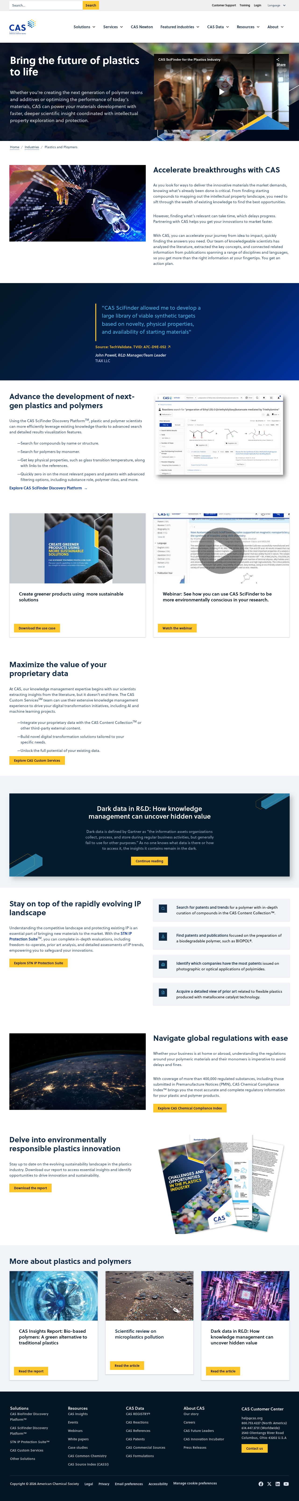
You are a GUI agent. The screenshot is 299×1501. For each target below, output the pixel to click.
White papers (78, 1439)
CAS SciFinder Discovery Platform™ (29, 1430)
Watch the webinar (177, 628)
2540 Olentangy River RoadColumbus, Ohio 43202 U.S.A (264, 1435)
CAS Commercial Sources (145, 1447)
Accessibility (158, 1483)
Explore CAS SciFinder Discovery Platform (45, 488)
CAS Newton (142, 26)
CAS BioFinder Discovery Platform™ (29, 1416)
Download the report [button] (30, 1187)
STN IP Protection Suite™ (30, 1441)
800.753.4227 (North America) (264, 1422)
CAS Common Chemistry (87, 1455)
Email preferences (129, 1483)
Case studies (78, 1447)
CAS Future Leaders (199, 1430)
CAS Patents (135, 1439)
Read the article (127, 1365)
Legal (89, 1483)
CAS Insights (78, 1413)
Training (245, 5)
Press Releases (195, 1447)
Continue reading (149, 861)
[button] (278, 5)
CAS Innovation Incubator (204, 1439)
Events (73, 1422)
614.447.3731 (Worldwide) (261, 1427)
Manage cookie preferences (195, 1483)
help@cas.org (252, 1418)
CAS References (138, 1430)
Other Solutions (22, 1458)
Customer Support (224, 5)
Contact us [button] (254, 1448)
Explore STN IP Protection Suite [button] (38, 963)
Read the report (31, 1371)
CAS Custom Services (26, 1450)
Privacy (104, 1483)
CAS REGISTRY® (138, 1413)
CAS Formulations (140, 1455)
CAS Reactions (137, 1422)
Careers (189, 1422)
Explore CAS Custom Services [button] (37, 760)
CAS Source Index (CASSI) (88, 1464)
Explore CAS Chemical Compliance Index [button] (190, 1108)
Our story (191, 1413)
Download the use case (37, 628)
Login (257, 5)
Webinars (75, 1430)
